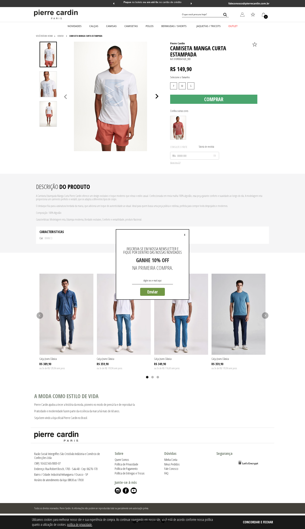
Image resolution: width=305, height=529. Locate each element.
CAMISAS (111, 26)
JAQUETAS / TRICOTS (208, 26)
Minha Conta (240, 31)
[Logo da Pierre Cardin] (56, 14)
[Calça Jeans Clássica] (66, 314)
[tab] (48, 54)
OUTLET (233, 26)
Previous (113, 3)
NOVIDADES (75, 26)
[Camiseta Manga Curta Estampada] (178, 127)
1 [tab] (147, 377)
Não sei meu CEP (175, 163)
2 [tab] (152, 377)
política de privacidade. (79, 524)
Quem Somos (122, 459)
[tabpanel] (110, 96)
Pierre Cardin (177, 43)
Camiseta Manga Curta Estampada (85, 35)
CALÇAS (93, 26)
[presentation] (48, 54)
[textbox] (205, 14)
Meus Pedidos (240, 39)
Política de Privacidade (126, 464)
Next (191, 3)
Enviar (152, 292)
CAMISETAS (131, 26)
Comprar (213, 99)
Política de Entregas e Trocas (130, 473)
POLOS (150, 26)
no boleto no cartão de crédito (152, 2)
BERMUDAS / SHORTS (174, 26)
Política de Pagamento (126, 468)
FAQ (166, 473)
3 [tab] (158, 377)
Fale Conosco (171, 468)
